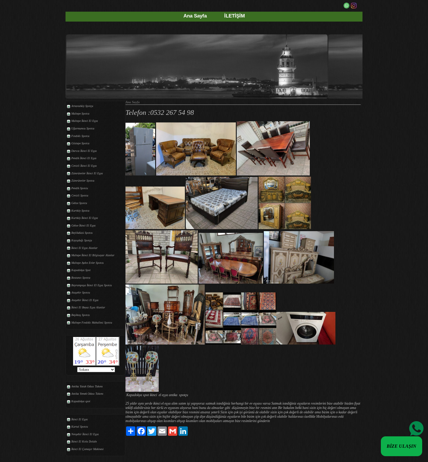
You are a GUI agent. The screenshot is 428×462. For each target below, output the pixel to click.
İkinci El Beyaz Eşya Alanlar (88, 307)
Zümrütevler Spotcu (82, 180)
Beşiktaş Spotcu (80, 315)
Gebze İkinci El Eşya (83, 225)
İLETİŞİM (234, 16)
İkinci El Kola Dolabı (84, 441)
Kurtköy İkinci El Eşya (84, 217)
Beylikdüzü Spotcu (82, 232)
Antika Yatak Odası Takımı (87, 386)
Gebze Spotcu (79, 203)
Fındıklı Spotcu (80, 136)
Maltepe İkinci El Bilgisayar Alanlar (92, 255)
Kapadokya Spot (81, 270)
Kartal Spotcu (79, 426)
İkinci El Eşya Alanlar (84, 248)
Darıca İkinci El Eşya (84, 150)
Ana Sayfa (195, 16)
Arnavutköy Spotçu (82, 106)
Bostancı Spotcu (80, 277)
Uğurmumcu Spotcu (82, 128)
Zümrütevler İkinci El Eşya (87, 173)
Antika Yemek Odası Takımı (87, 393)
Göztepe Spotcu (80, 143)
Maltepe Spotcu (80, 113)
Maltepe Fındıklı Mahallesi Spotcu (91, 322)
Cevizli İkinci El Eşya (84, 165)
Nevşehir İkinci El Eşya (85, 434)
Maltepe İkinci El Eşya (84, 120)
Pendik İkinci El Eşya (83, 158)
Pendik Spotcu (79, 188)
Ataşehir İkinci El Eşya (84, 300)
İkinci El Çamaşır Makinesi (87, 449)
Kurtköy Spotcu (80, 210)
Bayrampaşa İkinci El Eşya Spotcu (91, 285)
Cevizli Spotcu (79, 195)
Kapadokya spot (80, 401)
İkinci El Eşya (79, 419)
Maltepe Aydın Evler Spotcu (87, 262)
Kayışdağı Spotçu (81, 240)
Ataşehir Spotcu (80, 292)
